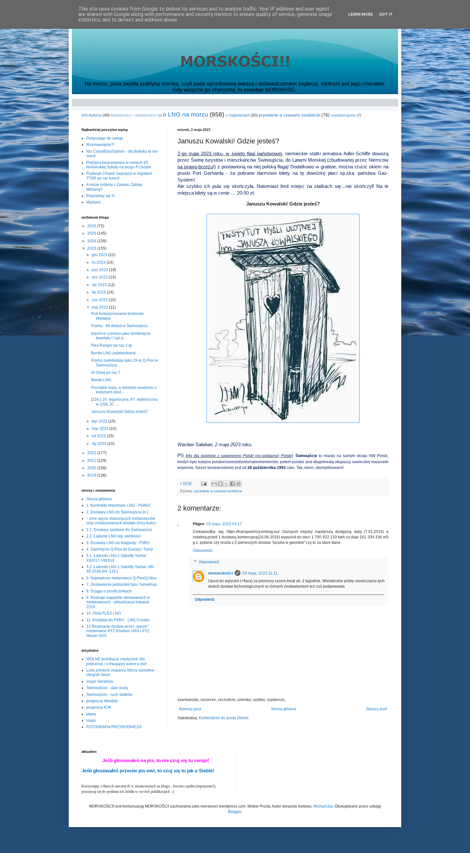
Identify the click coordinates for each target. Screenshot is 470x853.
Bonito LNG (101, 380)
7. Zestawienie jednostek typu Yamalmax (121, 584)
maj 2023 (100, 307)
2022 (92, 453)
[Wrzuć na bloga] (220, 483)
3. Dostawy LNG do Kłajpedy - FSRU (118, 543)
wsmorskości (220, 573)
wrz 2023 (100, 277)
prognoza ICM (98, 707)
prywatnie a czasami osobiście (289, 114)
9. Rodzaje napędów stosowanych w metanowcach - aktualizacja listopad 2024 (118, 602)
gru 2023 (100, 255)
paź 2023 (100, 270)
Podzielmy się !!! (100, 196)
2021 (92, 460)
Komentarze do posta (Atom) (223, 718)
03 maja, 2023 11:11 (260, 573)
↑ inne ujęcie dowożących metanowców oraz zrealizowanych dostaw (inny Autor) (121, 520)
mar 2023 (100, 428)
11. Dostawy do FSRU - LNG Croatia (117, 620)
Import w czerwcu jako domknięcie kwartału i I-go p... (121, 335)
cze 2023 (100, 300)
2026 (92, 226)
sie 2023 (100, 285)
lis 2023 (99, 262)
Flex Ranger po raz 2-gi (111, 345)
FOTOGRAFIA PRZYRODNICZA (114, 727)
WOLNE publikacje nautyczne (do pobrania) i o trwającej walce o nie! (116, 661)
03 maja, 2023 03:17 (224, 524)
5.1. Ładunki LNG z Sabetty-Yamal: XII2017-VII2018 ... (116, 557)
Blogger (234, 811)
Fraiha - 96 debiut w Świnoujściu (119, 326)
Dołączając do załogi (104, 138)
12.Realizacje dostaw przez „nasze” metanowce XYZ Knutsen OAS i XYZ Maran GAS (117, 631)
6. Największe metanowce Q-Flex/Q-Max (121, 578)
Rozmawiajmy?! (100, 144)
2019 (92, 475)
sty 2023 (99, 443)
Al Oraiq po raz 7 (105, 372)
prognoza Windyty (102, 701)
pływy (91, 714)
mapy (91, 720)
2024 (92, 241)
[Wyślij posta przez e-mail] (204, 483)
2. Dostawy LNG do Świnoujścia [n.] (117, 512)
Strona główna (283, 709)
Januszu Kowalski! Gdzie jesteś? (119, 411)
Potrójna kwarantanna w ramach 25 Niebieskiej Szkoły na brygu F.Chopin (118, 164)
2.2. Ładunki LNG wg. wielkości (113, 536)
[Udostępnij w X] (226, 483)
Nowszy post (190, 709)
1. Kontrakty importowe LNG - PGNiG (118, 505)
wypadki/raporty (343, 115)
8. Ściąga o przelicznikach (109, 591)
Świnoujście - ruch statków (109, 694)
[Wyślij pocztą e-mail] (214, 483)
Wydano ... (95, 202)
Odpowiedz (203, 550)
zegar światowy (99, 681)
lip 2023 (99, 292)
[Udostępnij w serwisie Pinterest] (238, 483)
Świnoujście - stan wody (107, 688)
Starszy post (376, 709)
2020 (92, 468)
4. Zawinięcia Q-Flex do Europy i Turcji (119, 549)
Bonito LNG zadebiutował (113, 353)
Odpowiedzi (209, 562)
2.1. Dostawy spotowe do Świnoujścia (119, 529)
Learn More (360, 14)
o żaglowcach (238, 115)
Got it (386, 14)
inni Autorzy (92, 115)
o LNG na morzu (185, 114)
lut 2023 (99, 436)
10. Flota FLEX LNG (103, 613)
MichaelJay (323, 806)
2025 (92, 233)
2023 (92, 248)
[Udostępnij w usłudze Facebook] (232, 483)
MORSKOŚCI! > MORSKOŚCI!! (134, 115)
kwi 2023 (100, 421)
